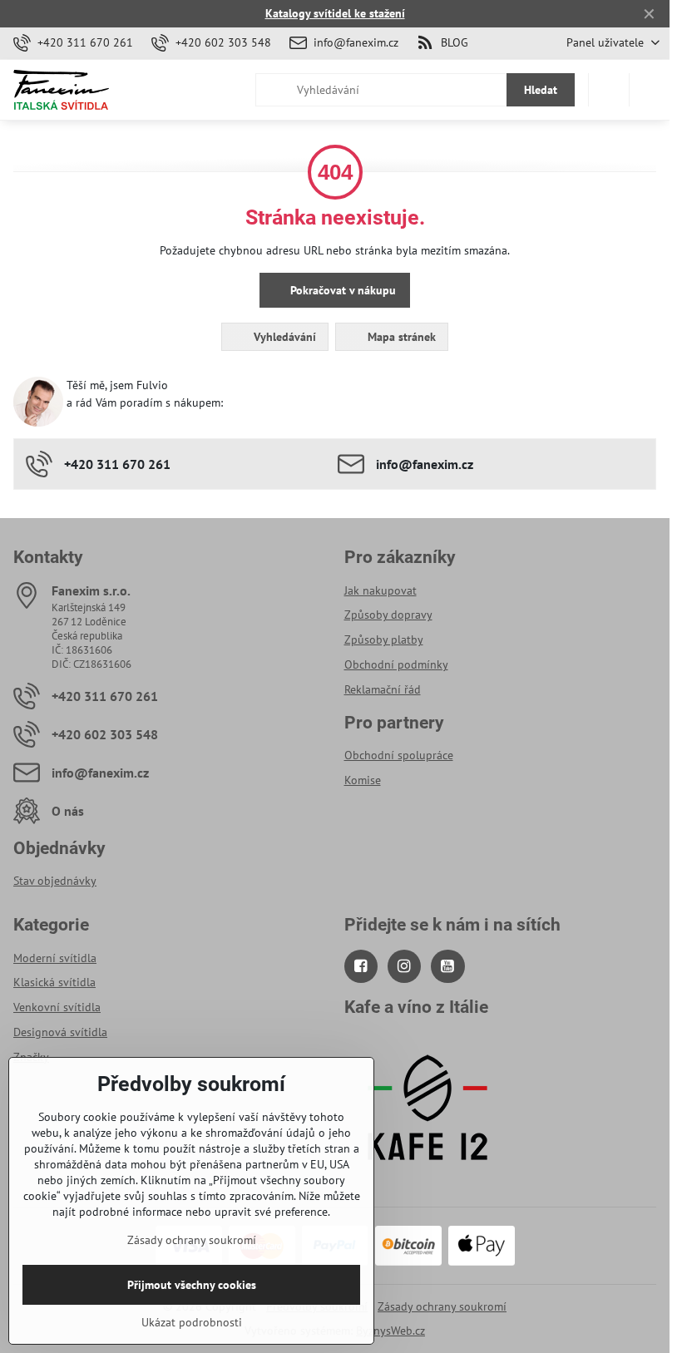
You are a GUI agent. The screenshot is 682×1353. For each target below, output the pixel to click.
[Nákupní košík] (609, 89)
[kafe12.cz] (427, 1179)
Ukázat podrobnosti (191, 1322)
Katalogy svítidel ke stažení (335, 13)
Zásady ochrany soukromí (442, 1306)
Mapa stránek (400, 336)
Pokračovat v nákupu (341, 290)
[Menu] (650, 89)
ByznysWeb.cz (390, 1330)
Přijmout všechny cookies (191, 1284)
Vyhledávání (283, 336)
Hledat (540, 89)
